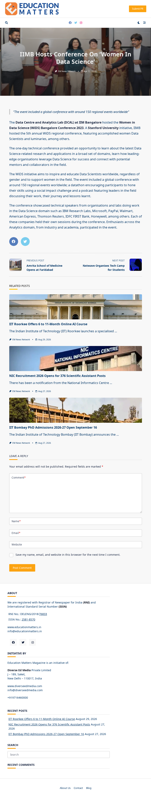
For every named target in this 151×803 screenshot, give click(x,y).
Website (17, 544)
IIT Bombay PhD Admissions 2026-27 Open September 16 (53, 427)
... (116, 331)
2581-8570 (28, 619)
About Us (65, 788)
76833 (43, 614)
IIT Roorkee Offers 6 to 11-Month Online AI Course (48, 324)
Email (16, 533)
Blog (88, 788)
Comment (19, 477)
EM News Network (67, 71)
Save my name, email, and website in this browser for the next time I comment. (68, 554)
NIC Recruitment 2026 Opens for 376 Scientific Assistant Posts (57, 376)
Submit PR (137, 8)
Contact (78, 788)
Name (16, 521)
